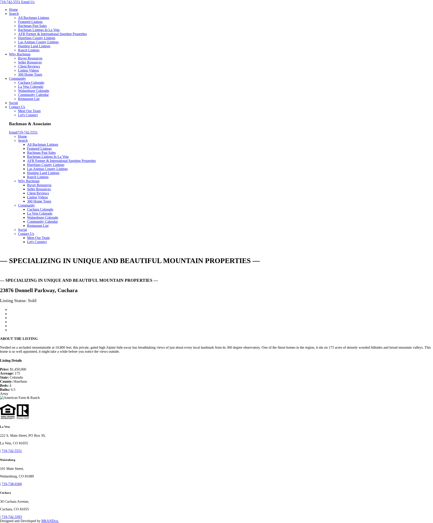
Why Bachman (19, 54)
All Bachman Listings (33, 18)
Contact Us (17, 107)
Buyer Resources (30, 58)
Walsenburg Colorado (33, 91)
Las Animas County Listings (38, 42)
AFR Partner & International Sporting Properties (52, 34)
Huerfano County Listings (36, 38)
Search (14, 14)
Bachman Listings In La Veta (39, 30)
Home (13, 9)
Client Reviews (29, 66)
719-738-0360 (12, 484)
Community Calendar (33, 95)
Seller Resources (30, 62)
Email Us (28, 2)
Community (17, 78)
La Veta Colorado (30, 87)
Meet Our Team (29, 111)
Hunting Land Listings (34, 46)
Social (13, 103)
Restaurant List (28, 99)
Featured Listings (30, 22)
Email (13, 132)
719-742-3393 (12, 517)
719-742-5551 (10, 2)
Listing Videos (28, 70)
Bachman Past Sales (32, 26)
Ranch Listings (28, 50)
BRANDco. (50, 521)
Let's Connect (28, 115)
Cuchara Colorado (31, 82)
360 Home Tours (30, 74)
